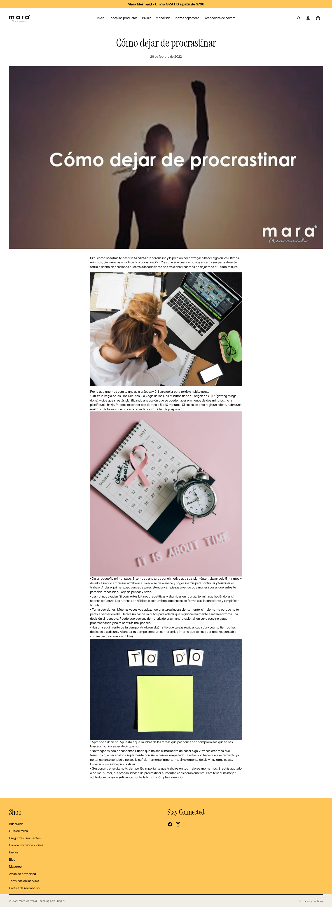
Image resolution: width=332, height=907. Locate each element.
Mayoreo (15, 866)
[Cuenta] (308, 18)
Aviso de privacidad (22, 874)
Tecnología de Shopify (51, 900)
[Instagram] (178, 824)
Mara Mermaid (28, 900)
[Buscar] (299, 18)
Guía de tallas (18, 831)
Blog (12, 859)
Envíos (14, 852)
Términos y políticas (310, 901)
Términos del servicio (24, 881)
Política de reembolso (24, 888)
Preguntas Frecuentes (25, 838)
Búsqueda (16, 824)
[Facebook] (170, 824)
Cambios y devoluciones (26, 845)
